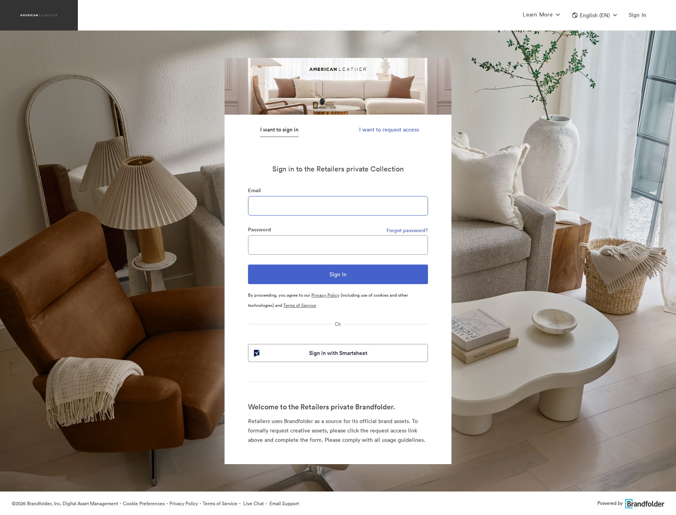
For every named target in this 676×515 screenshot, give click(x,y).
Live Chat (253, 503)
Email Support (283, 503)
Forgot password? (407, 230)
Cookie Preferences (144, 503)
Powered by (610, 503)
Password (259, 229)
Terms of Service (299, 305)
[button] (594, 15)
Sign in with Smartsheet (338, 353)
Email (254, 190)
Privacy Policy (325, 295)
